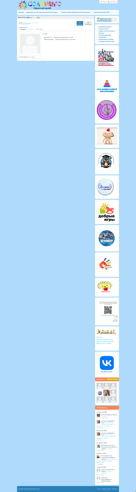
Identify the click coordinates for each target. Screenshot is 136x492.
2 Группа (109, 448)
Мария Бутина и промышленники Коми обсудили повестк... (106, 436)
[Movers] (100, 395)
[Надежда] (100, 402)
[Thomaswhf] (113, 388)
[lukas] (106, 388)
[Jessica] (113, 402)
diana (103, 414)
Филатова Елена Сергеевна (106, 456)
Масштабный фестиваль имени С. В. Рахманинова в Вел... (106, 424)
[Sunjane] (106, 402)
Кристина (104, 469)
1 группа (104, 416)
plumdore (104, 421)
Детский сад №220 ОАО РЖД (27, 489)
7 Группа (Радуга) (106, 472)
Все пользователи (112, 379)
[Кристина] (100, 388)
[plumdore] (106, 395)
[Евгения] (113, 395)
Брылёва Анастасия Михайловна (107, 446)
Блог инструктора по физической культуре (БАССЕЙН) (107, 460)
